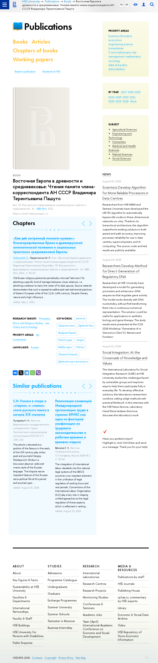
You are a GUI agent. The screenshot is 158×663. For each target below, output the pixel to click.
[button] (46, 230)
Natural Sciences (122, 154)
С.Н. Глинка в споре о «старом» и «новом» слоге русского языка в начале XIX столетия (31, 408)
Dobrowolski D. (21, 258)
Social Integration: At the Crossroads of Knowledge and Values (124, 358)
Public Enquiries (22, 643)
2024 (111, 97)
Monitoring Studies (95, 597)
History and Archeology (25, 327)
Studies (55, 566)
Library (122, 608)
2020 (111, 101)
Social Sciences (121, 158)
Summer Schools (58, 614)
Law (47, 323)
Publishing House (129, 590)
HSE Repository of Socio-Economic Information (130, 635)
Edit (147, 657)
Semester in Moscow (61, 621)
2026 (131, 92)
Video (121, 625)
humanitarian (116, 48)
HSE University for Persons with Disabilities (28, 634)
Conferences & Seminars (93, 606)
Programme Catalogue (62, 580)
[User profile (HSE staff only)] (144, 4)
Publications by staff (131, 577)
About (18, 566)
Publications (48, 26)
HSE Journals (126, 584)
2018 (126, 101)
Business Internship (60, 628)
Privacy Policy (65, 658)
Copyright (50, 658)
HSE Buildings (21, 625)
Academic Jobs (92, 615)
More (133, 101)
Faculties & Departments (21, 599)
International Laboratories (91, 575)
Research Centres (94, 584)
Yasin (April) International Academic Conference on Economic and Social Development (98, 629)
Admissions (55, 573)
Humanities (119, 142)
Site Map (81, 658)
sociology (114, 61)
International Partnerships (21, 610)
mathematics (133, 56)
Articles (41, 41)
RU (121, 4)
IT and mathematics (119, 52)
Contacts (37, 658)
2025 (138, 92)
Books (20, 41)
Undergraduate (57, 587)
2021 (133, 97)
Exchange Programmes (62, 600)
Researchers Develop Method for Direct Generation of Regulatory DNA (124, 271)
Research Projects (94, 590)
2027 (124, 92)
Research (91, 566)
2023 (119, 97)
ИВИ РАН (41, 208)
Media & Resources (127, 568)
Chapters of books (35, 50)
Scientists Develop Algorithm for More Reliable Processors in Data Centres (125, 193)
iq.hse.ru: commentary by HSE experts (132, 599)
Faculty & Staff (22, 618)
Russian (35, 347)
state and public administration (117, 67)
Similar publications (37, 385)
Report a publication (25, 71)
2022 (126, 97)
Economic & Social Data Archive (133, 616)
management (116, 56)
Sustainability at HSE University (26, 588)
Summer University (60, 607)
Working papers (33, 59)
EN (126, 4)
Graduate (54, 594)
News (106, 174)
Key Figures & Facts (25, 580)
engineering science (120, 44)
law (134, 52)
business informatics (120, 36)
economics (115, 40)
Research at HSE (51, 71)
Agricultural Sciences (124, 129)
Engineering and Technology (120, 135)
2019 (119, 101)
